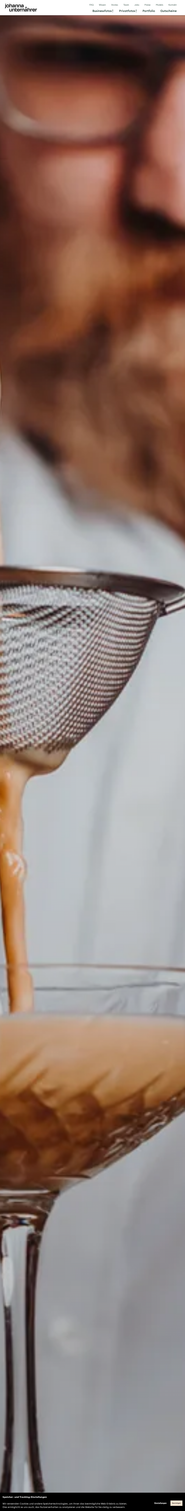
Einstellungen (160, 1503)
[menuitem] (102, 11)
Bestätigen (176, 1503)
